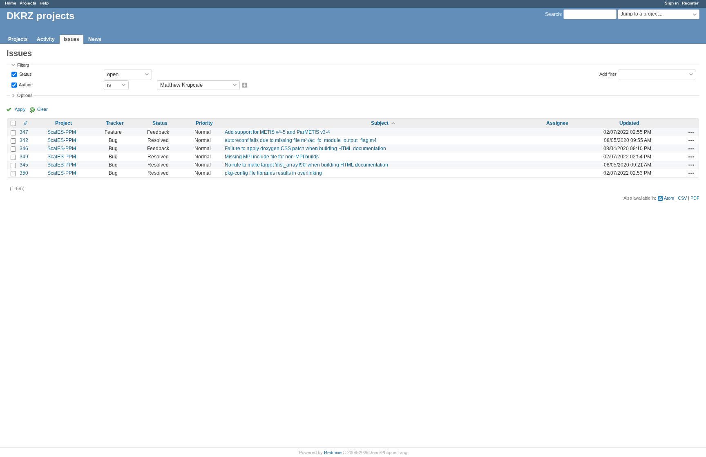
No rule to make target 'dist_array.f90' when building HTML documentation (306, 165)
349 (24, 157)
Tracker (115, 123)
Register (690, 3)
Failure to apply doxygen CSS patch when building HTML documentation (305, 148)
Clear (42, 109)
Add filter (608, 73)
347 (24, 132)
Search (553, 14)
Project (63, 123)
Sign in (672, 3)
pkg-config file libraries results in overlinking (273, 173)
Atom (669, 198)
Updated (629, 123)
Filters (23, 65)
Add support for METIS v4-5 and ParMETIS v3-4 (277, 132)
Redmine (333, 452)
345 (24, 165)
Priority (204, 123)
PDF (694, 198)
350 (24, 173)
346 (24, 148)
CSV (682, 198)
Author (25, 84)
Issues (71, 39)
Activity (46, 39)
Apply (20, 109)
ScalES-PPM (61, 132)
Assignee (557, 123)
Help (44, 3)
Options (25, 95)
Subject (380, 123)
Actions (691, 132)
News (94, 39)
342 (24, 140)
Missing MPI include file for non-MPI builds (272, 157)
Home (10, 3)
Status (25, 73)
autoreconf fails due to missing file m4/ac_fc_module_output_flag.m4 (301, 140)
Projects (28, 3)
